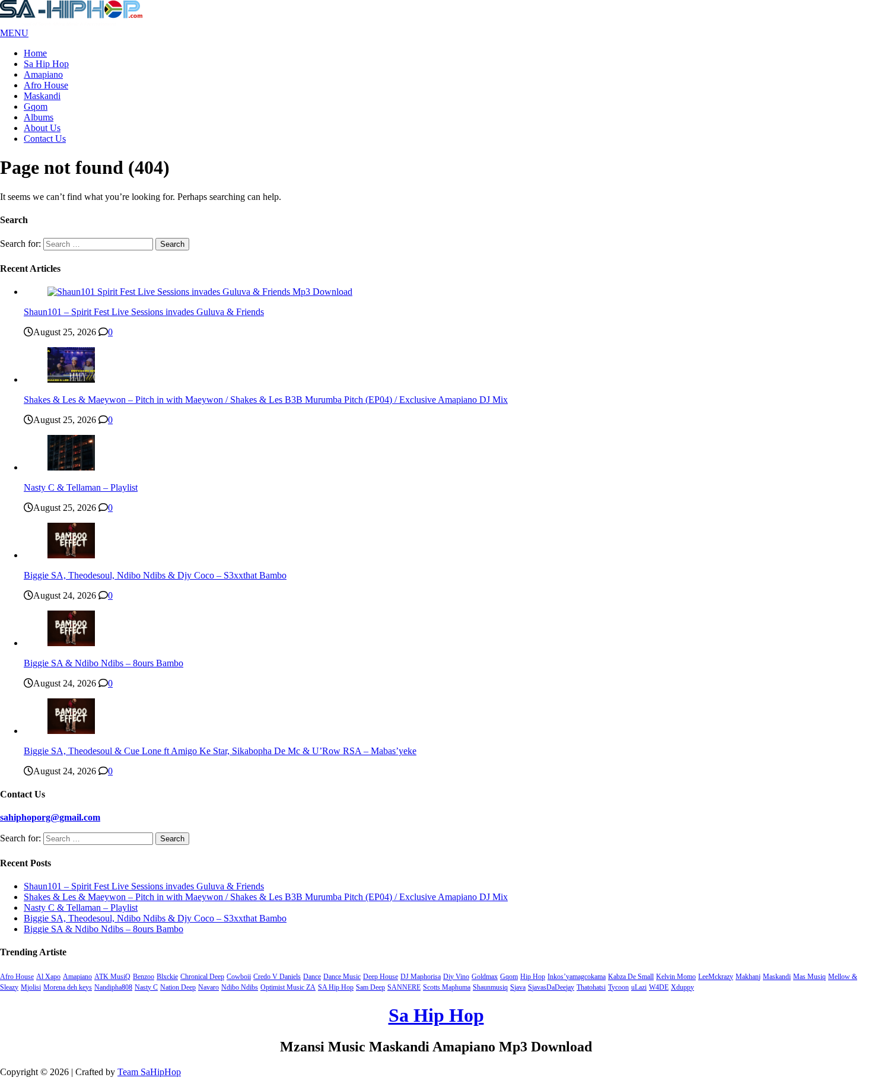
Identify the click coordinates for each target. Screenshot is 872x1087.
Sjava (518, 987)
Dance (312, 976)
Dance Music (342, 976)
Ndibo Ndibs (239, 987)
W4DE (659, 987)
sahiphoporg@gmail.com (50, 817)
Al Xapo (48, 976)
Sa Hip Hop (46, 64)
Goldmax (485, 976)
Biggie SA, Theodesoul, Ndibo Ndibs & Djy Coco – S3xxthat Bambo (155, 575)
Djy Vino (456, 976)
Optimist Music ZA (288, 987)
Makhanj (748, 976)
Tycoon (618, 987)
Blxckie (167, 976)
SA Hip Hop (336, 987)
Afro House (46, 85)
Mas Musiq (809, 976)
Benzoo (143, 976)
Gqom (35, 106)
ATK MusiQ (112, 976)
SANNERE (404, 987)
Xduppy (682, 987)
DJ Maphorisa (420, 976)
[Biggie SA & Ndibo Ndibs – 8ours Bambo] (71, 643)
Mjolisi (31, 987)
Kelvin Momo (676, 976)
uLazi (639, 987)
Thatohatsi (591, 987)
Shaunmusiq (490, 987)
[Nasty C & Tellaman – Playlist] (71, 467)
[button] (14, 33)
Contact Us (45, 139)
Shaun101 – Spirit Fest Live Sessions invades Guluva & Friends (144, 312)
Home (35, 53)
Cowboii (239, 976)
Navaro (208, 987)
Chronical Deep (202, 976)
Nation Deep (178, 987)
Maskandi (42, 96)
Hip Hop (532, 976)
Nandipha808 (113, 987)
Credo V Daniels (277, 976)
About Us (42, 128)
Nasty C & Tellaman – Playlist (81, 487)
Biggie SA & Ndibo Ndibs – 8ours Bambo (103, 663)
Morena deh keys (67, 987)
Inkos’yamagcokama (577, 976)
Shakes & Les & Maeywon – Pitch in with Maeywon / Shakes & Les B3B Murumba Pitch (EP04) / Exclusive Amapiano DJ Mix (266, 400)
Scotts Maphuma (446, 987)
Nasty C (146, 987)
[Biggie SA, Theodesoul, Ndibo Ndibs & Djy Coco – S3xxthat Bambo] (71, 555)
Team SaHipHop (149, 1072)
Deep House (380, 976)
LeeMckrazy (715, 976)
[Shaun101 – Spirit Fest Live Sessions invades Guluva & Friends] (199, 292)
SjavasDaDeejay (551, 987)
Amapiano (43, 74)
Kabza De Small (631, 976)
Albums (38, 117)
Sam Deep (370, 987)
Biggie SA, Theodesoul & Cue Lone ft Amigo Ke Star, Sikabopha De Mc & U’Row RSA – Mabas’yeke (220, 751)
